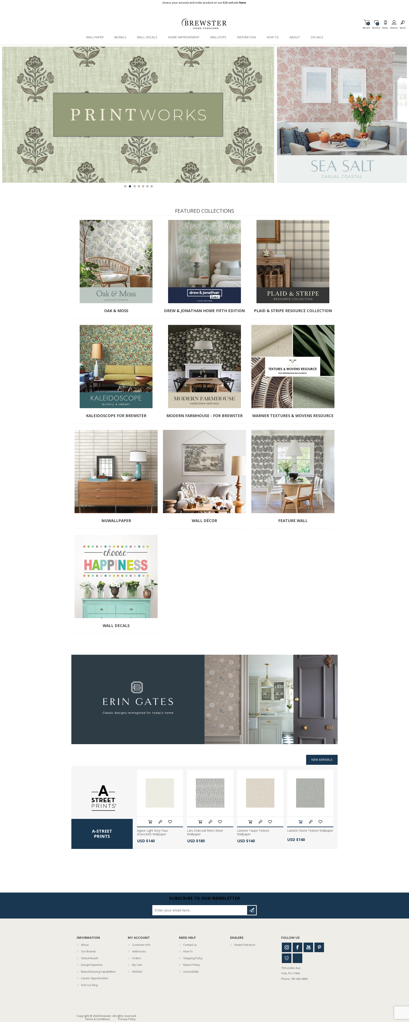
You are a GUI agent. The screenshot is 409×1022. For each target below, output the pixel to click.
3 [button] (135, 186)
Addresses (139, 951)
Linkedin (297, 958)
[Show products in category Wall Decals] (116, 576)
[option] (138, 115)
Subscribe (251, 910)
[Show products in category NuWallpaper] (116, 471)
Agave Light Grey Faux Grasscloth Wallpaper (152, 832)
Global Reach (89, 958)
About (85, 945)
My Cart (366, 26)
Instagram (286, 947)
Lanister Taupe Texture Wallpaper (253, 832)
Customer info (141, 945)
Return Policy (191, 965)
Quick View (160, 822)
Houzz (286, 958)
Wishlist (137, 971)
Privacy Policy (127, 1019)
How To (188, 951)
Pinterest (319, 947)
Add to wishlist (170, 822)
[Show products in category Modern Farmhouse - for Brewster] (204, 366)
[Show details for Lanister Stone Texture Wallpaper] (310, 793)
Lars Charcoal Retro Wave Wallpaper (205, 832)
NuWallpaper (116, 520)
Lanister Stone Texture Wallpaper (310, 831)
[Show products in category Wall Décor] (204, 471)
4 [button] (139, 186)
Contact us (190, 945)
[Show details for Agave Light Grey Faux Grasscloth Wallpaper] (160, 793)
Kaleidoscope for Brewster (116, 415)
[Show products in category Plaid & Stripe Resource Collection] (292, 261)
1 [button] (125, 186)
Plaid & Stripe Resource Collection (293, 311)
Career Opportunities (94, 978)
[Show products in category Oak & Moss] (116, 261)
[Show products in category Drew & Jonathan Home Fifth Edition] (204, 261)
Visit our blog (89, 985)
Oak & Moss (116, 311)
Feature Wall (293, 520)
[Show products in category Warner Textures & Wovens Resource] (292, 366)
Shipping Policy (193, 958)
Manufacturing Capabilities (98, 971)
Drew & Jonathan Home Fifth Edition (204, 311)
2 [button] (129, 186)
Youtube (308, 947)
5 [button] (143, 186)
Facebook (297, 947)
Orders (136, 958)
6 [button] (147, 186)
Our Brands (88, 951)
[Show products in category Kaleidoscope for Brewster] (116, 366)
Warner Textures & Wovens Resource (293, 415)
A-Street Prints (102, 834)
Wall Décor (204, 520)
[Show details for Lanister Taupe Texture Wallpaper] (260, 793)
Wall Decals (116, 625)
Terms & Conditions (97, 1019)
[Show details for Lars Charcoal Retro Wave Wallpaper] (210, 793)
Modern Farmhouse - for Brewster (204, 415)
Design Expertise (92, 965)
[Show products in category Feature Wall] (292, 471)
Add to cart (150, 822)
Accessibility (191, 971)
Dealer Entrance (244, 945)
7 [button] (152, 186)
